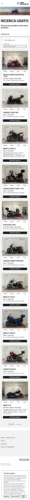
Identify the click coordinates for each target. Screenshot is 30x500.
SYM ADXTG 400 (9, 225)
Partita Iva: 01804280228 (7, 447)
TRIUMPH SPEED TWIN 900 (13, 261)
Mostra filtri (5, 34)
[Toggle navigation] (2, 3)
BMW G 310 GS (9, 297)
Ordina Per (6, 44)
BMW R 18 (7, 405)
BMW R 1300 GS (9, 149)
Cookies (3, 440)
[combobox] (15, 46)
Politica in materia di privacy (8, 437)
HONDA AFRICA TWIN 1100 (13, 189)
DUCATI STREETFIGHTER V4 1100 (13, 75)
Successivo (19, 424)
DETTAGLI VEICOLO (15, 84)
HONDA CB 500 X (9, 369)
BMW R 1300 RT (9, 333)
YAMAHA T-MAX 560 (10, 112)
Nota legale (4, 444)
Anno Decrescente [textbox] (10, 46)
